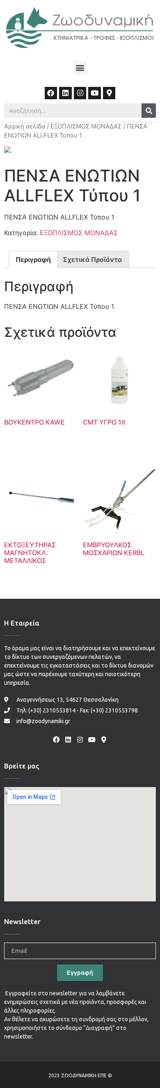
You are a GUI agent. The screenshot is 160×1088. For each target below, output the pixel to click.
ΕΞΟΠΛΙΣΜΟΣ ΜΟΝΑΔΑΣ (85, 126)
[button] (80, 68)
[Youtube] (94, 93)
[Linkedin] (65, 93)
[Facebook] (51, 93)
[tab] (33, 259)
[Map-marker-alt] (109, 93)
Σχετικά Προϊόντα (92, 259)
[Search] (149, 110)
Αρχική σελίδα (24, 126)
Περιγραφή (33, 259)
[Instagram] (80, 93)
